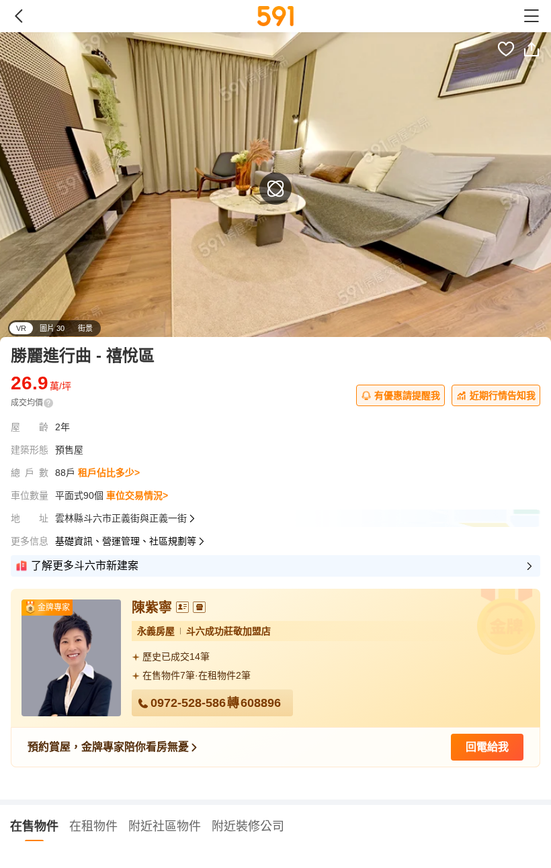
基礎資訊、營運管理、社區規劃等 (125, 541)
